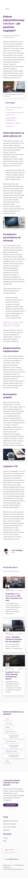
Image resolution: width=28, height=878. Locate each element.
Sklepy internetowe (9, 824)
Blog (7, 9)
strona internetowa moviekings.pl (13, 746)
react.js (7, 719)
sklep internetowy (10, 731)
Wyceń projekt (10, 805)
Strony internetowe (9, 827)
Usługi (5, 838)
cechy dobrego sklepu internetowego (14, 756)
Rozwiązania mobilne (13, 123)
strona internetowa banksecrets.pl (13, 736)
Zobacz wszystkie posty (10, 571)
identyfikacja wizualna (11, 751)
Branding (6, 830)
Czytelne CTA (10, 126)
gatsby (7, 761)
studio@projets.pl (12, 859)
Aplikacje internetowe (10, 821)
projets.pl (11, 849)
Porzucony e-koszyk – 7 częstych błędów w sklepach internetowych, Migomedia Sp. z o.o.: (13, 324)
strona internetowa (10, 741)
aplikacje (7, 727)
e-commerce (9, 723)
